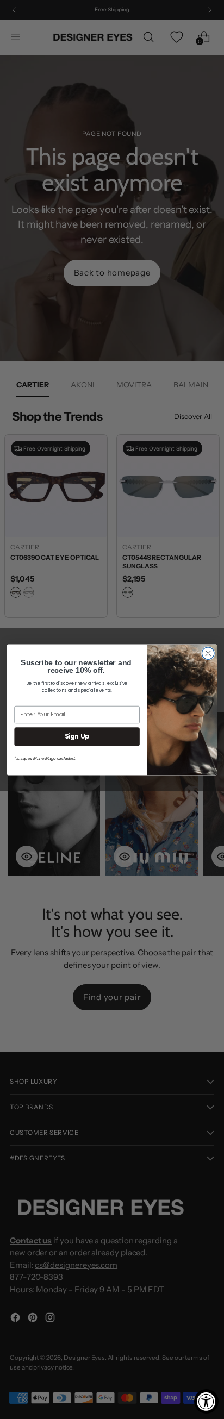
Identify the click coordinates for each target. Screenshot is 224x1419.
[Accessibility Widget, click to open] (206, 1401)
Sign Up (77, 736)
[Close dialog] (208, 653)
